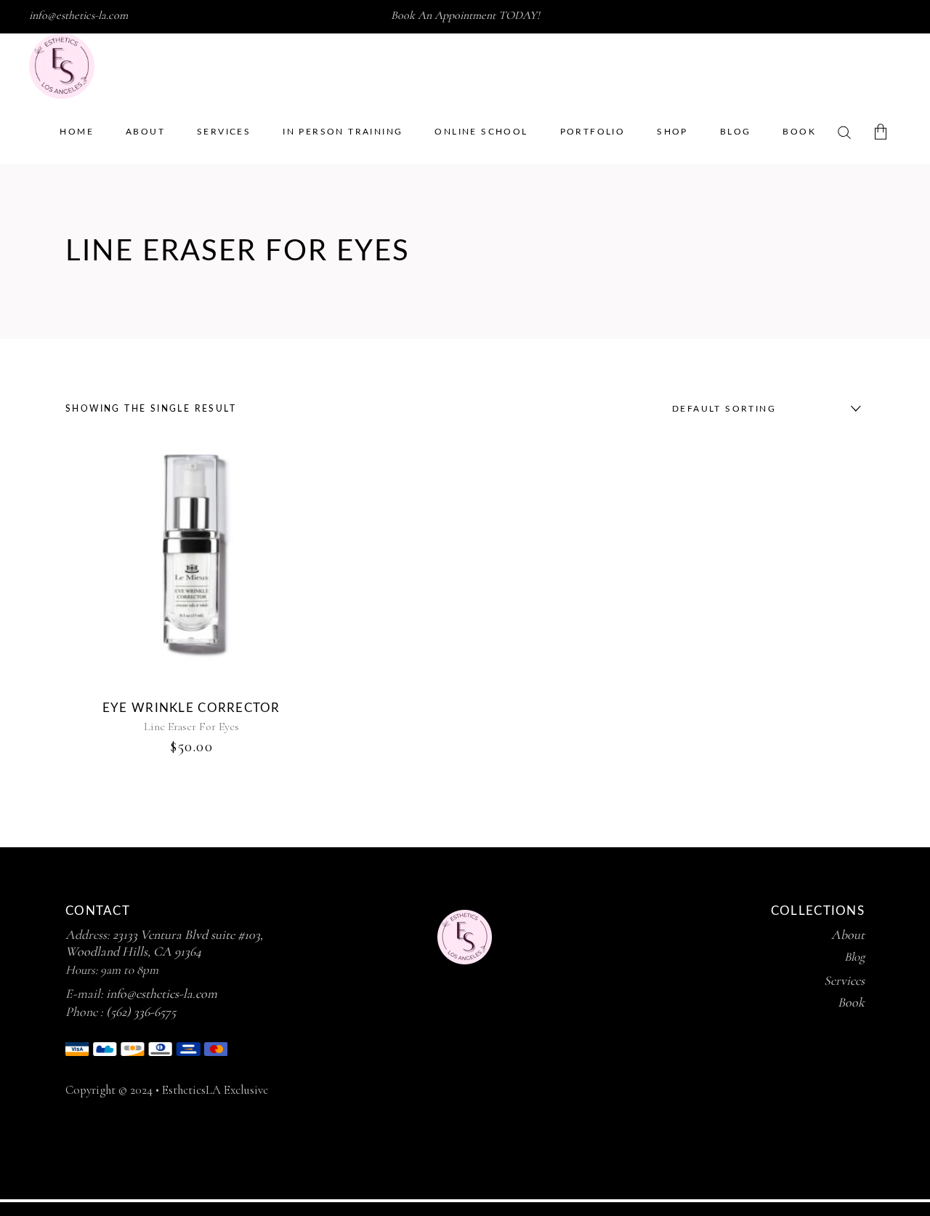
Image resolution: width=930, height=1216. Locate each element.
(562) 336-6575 (141, 1012)
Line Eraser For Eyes (191, 726)
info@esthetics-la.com (78, 15)
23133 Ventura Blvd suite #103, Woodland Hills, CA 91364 (164, 943)
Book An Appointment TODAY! (465, 15)
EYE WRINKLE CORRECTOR (191, 708)
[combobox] (763, 409)
